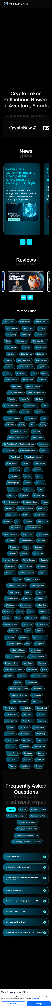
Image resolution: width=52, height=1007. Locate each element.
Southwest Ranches (19, 702)
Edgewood (10, 637)
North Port (10, 566)
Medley (45, 618)
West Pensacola (10, 534)
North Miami (21, 373)
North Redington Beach (18, 689)
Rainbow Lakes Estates (18, 438)
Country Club (13, 759)
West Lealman (22, 341)
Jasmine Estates (33, 386)
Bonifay (28, 483)
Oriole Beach (14, 489)
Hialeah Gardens (10, 624)
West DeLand (41, 360)
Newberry (11, 354)
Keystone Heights (30, 502)
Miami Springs (11, 721)
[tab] (26, 856)
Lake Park (23, 676)
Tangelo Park (43, 521)
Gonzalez (42, 508)
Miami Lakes (25, 322)
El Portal (38, 766)
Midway (18, 682)
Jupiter (28, 592)
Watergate (40, 759)
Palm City (10, 425)
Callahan (39, 412)
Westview (27, 599)
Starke (20, 611)
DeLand (11, 496)
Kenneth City (39, 496)
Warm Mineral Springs (14, 669)
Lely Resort (28, 663)
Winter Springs (29, 560)
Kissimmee (10, 573)
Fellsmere (25, 747)
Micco (18, 618)
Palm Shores (12, 463)
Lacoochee (27, 740)
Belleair (45, 373)
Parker (28, 631)
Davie (26, 547)
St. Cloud (39, 399)
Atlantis (40, 631)
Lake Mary (9, 676)
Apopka (12, 399)
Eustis (41, 489)
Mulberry (12, 553)
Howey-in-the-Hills (26, 367)
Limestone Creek (11, 663)
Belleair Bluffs (28, 380)
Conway (41, 753)
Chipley (40, 592)
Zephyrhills (24, 727)
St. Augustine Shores (15, 656)
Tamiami (7, 521)
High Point (24, 496)
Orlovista (36, 431)
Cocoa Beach (42, 708)
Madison (43, 573)
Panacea (24, 553)
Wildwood (37, 702)
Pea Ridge (40, 483)
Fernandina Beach (15, 393)
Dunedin (7, 618)
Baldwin (26, 515)
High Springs (41, 347)
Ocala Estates (9, 450)
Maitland (41, 541)
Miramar (9, 508)
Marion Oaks (36, 650)
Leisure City (15, 470)
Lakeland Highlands (19, 695)
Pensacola (36, 695)
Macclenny (26, 335)
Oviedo (45, 405)
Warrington (32, 669)
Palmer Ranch (38, 438)
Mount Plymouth (40, 637)
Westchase (10, 605)
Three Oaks (10, 734)
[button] (26, 856)
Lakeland (9, 360)
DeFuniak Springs (27, 573)
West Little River (24, 360)
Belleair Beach (11, 380)
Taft (17, 521)
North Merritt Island (28, 450)
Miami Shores (28, 721)
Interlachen (27, 624)
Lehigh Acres (40, 463)
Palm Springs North (36, 393)
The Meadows (25, 734)
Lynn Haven (40, 335)
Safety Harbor (14, 631)
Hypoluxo (43, 367)
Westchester (41, 599)
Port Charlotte (10, 708)
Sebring (31, 611)
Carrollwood (43, 534)
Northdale (11, 541)
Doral (44, 669)
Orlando (12, 412)
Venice (45, 502)
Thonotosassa (12, 740)
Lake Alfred (14, 476)
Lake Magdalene (37, 586)
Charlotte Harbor (39, 341)
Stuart (34, 373)
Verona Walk (25, 399)
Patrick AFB (38, 553)
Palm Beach (15, 457)
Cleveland (38, 547)
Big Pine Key (28, 328)
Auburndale (25, 412)
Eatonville (9, 367)
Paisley (22, 425)
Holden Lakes (9, 322)
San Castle (25, 766)
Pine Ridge (11, 747)
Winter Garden (32, 579)
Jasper (39, 476)
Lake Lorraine (14, 592)
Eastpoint (44, 560)
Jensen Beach (39, 747)
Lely (27, 470)
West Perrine (27, 534)
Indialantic (42, 714)
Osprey (43, 425)
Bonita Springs (13, 483)
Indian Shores (13, 753)
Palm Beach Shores (33, 457)
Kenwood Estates (11, 560)
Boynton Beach (26, 566)
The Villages (41, 734)
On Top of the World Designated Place (19, 444)
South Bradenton (11, 502)
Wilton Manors (12, 328)
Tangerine (28, 521)
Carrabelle (42, 740)
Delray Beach (32, 682)
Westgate (27, 759)
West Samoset (25, 605)
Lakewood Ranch (18, 650)
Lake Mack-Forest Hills (17, 586)
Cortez (44, 418)
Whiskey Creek (12, 599)
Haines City (41, 605)
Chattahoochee (27, 541)
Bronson (37, 470)
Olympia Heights (14, 644)
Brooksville (14, 547)
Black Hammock (41, 322)
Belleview (42, 380)
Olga (28, 644)
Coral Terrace (31, 418)
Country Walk (40, 515)
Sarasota (7, 373)
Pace (33, 425)
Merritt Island (31, 618)
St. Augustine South (37, 656)
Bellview (42, 328)
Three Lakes (39, 727)
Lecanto (26, 463)
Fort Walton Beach (34, 528)
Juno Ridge (16, 386)
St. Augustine (42, 624)
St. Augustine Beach (11, 405)
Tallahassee (38, 689)
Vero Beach (27, 714)
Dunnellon (44, 611)
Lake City (41, 354)
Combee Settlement (12, 418)
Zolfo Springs (26, 354)
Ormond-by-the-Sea (19, 431)
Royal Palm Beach (25, 508)
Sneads (11, 727)
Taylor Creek (16, 528)
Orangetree (39, 644)
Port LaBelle (26, 708)
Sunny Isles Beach (39, 676)
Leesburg (42, 721)
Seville (8, 341)
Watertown (43, 663)
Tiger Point (28, 489)
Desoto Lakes (12, 515)
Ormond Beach (31, 405)
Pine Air (13, 766)
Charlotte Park (11, 347)
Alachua (17, 579)
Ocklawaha (43, 444)
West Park (24, 637)
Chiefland (26, 347)
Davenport (28, 753)
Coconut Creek (12, 714)
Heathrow (8, 611)
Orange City (11, 335)
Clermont (44, 450)
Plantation (42, 566)
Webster (28, 476)
